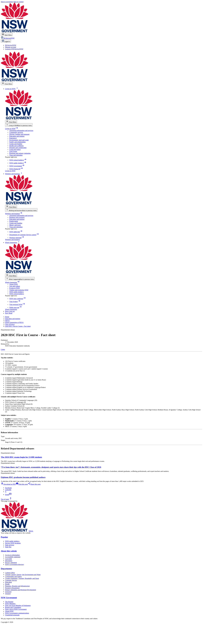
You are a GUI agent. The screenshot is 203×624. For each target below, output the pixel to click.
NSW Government (9, 597)
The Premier (9, 602)
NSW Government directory (14, 564)
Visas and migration (16, 155)
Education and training (16, 136)
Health (7, 584)
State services (9, 545)
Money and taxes (15, 225)
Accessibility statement (12, 557)
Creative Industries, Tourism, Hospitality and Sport (22, 578)
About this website (9, 551)
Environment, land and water (19, 140)
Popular (4, 537)
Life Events (13, 151)
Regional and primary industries (20, 153)
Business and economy (17, 217)
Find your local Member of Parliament (18, 605)
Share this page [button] (34, 484)
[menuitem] (10, 45)
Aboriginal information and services (21, 130)
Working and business (13, 214)
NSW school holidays (16, 294)
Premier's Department (12, 588)
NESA (31, 531)
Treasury (8, 593)
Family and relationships (17, 142)
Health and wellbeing (16, 146)
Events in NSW (14, 288)
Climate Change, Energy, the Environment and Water (23, 574)
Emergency (13, 138)
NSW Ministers (10, 603)
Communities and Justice (13, 576)
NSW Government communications (17, 613)
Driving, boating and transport (19, 134)
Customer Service (11, 580)
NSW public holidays (16, 292)
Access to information (12, 555)
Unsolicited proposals (12, 615)
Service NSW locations (13, 543)
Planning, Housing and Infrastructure (17, 586)
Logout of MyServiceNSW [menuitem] (14, 49)
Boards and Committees (13, 607)
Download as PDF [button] (8, 484)
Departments (6, 568)
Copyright (8, 559)
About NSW (13, 284)
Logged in (7, 41)
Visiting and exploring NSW (18, 290)
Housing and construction (17, 147)
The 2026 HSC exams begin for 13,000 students (21, 457)
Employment (13, 221)
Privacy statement (11, 562)
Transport (8, 592)
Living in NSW (11, 129)
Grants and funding (15, 144)
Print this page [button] (22, 484)
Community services (16, 132)
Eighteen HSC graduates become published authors (23, 477)
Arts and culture (14, 286)
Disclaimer (8, 561)
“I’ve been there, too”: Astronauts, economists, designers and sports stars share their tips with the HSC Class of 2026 (51, 467)
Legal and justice (15, 149)
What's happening (12, 282)
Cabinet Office (10, 573)
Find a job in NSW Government (16, 609)
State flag (8, 547)
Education (8, 582)
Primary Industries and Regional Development (20, 590)
